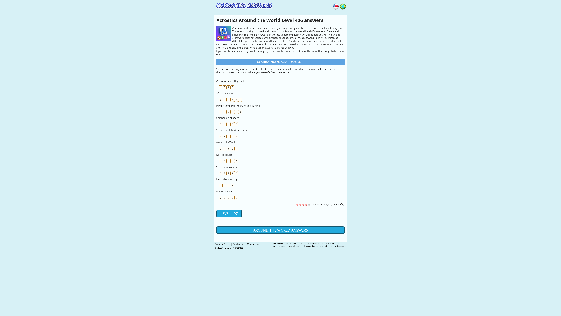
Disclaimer (239, 244)
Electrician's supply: (227, 179)
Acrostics (238, 247)
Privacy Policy (222, 244)
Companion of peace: (228, 118)
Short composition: (226, 167)
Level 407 (229, 213)
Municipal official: (225, 142)
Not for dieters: (224, 154)
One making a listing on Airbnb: (233, 81)
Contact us (253, 244)
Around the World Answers (280, 230)
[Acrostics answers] (335, 6)
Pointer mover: (224, 191)
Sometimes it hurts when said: (233, 130)
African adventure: (226, 93)
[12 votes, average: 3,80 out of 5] (297, 205)
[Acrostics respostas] (342, 6)
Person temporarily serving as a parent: (238, 105)
